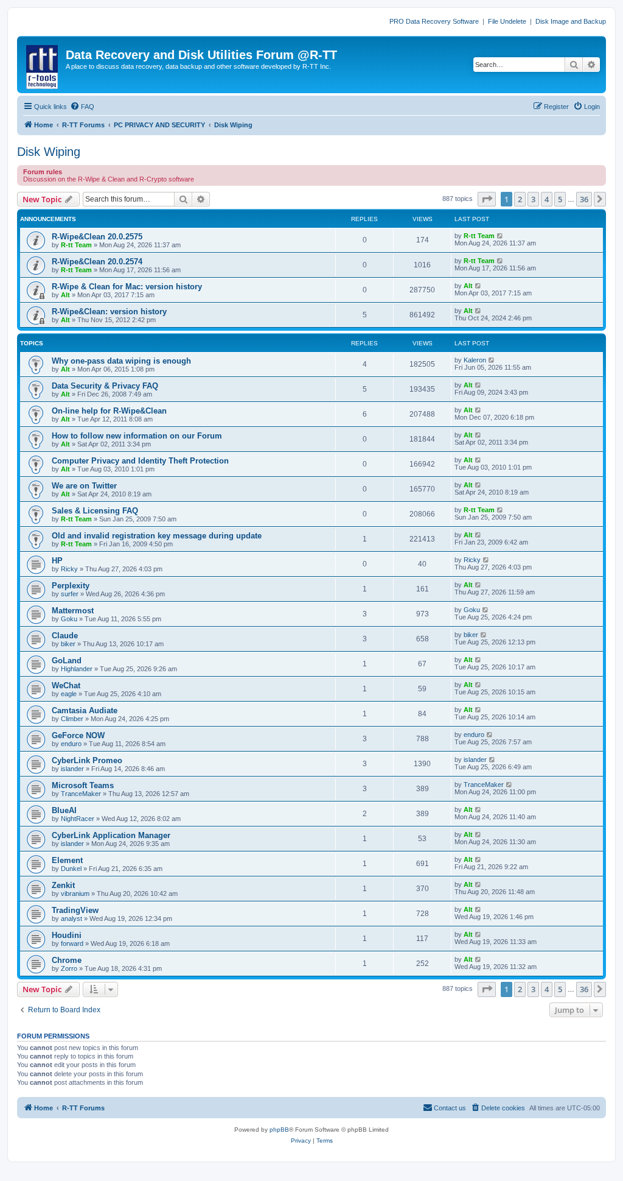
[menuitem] (82, 106)
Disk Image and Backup (570, 21)
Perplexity (70, 585)
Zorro (69, 968)
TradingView (75, 910)
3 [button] (533, 199)
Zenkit (63, 885)
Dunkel (71, 868)
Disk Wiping (48, 151)
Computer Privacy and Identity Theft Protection (140, 460)
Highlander (76, 668)
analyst (71, 918)
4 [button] (547, 199)
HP (57, 560)
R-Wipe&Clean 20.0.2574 (97, 261)
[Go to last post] (500, 235)
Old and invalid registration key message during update (157, 535)
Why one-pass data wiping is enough (121, 360)
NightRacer (77, 818)
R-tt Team (76, 245)
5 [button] (560, 199)
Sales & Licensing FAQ (95, 510)
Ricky (69, 569)
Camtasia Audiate (84, 710)
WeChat (66, 685)
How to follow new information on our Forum (137, 435)
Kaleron (475, 360)
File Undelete (507, 21)
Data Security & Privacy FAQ (105, 385)
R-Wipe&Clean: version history (109, 311)
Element (67, 860)
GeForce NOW (78, 735)
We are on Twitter (84, 485)
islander (72, 768)
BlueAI (64, 810)
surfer (69, 594)
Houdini (67, 935)
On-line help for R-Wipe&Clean (109, 410)
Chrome (67, 960)
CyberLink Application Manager (111, 835)
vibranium (75, 893)
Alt (65, 294)
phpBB (279, 1129)
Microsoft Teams (83, 785)
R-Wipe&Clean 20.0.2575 (97, 236)
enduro (71, 743)
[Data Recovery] (43, 64)
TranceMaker (81, 793)
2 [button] (520, 199)
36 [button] (584, 199)
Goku (69, 618)
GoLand (67, 660)
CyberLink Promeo (87, 760)
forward (72, 943)
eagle (69, 693)
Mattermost (73, 610)
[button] (487, 199)
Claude (65, 635)
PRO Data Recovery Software (434, 21)
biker (68, 643)
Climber (72, 718)
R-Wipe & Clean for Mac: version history (127, 286)
